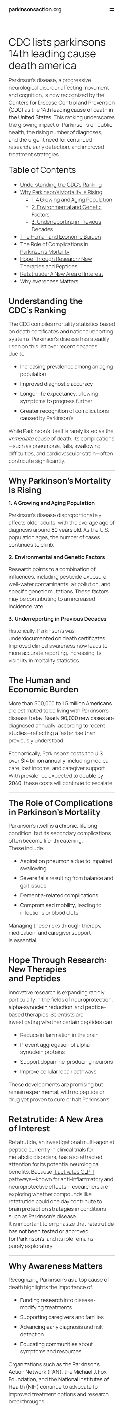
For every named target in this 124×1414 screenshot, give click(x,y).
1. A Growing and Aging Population (72, 199)
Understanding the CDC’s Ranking (61, 184)
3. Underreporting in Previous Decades (66, 225)
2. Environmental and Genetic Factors (67, 210)
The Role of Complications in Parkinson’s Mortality (54, 247)
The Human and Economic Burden (60, 236)
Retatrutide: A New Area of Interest (61, 274)
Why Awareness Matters (49, 281)
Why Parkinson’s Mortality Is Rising (61, 192)
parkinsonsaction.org (35, 9)
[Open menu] (111, 9)
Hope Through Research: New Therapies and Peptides (56, 262)
